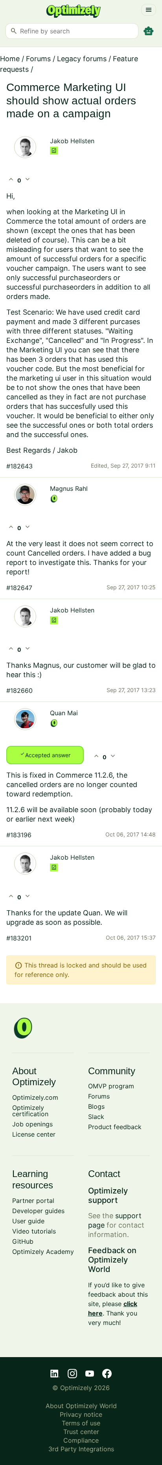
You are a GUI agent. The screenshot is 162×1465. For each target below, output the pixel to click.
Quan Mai (64, 713)
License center (33, 1134)
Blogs (96, 1106)
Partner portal (33, 1200)
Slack (96, 1117)
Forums (38, 59)
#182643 (19, 466)
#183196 (18, 835)
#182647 (19, 588)
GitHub (22, 1241)
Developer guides (38, 1211)
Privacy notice (81, 1414)
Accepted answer (45, 754)
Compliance (81, 1440)
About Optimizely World (81, 1406)
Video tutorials (34, 1231)
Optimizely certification (30, 1111)
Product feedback (115, 1127)
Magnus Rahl (69, 488)
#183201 (18, 938)
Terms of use (81, 1423)
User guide (28, 1221)
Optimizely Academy (43, 1251)
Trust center (81, 1432)
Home (10, 59)
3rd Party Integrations (81, 1449)
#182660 (19, 690)
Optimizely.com (35, 1097)
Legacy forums (82, 59)
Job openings (32, 1124)
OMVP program (111, 1086)
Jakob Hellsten (72, 141)
